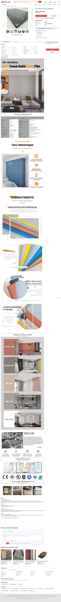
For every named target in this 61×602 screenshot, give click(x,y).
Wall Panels (18, 6)
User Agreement (35, 598)
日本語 (40, 596)
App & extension (49, 4)
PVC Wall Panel (20, 584)
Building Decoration (31, 588)
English (10, 596)
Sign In (37, 37)
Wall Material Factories (23, 588)
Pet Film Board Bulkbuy (32, 590)
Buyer (39, 4)
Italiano (26, 596)
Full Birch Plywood (18, 573)
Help (44, 4)
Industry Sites (36, 595)
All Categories (4, 4)
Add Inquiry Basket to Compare (17, 34)
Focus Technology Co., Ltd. (24, 598)
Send (7, 543)
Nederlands (32, 596)
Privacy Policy (43, 598)
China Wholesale (27, 595)
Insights (53, 595)
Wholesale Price (32, 595)
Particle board (32, 573)
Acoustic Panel (47, 573)
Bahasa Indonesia (55, 596)
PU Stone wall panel (3, 573)
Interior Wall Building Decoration (14, 590)
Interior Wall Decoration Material (48, 588)
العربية (35, 596)
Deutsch (29, 596)
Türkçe (48, 596)
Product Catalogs (13, 569)
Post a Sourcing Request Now (25, 543)
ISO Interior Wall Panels (24, 590)
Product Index (46, 595)
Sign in (59, 2)
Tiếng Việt (51, 596)
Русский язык (22, 596)
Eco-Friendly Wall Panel (13, 584)
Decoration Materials (13, 6)
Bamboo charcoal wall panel (49, 571)
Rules (59, 4)
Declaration (39, 598)
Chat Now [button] (54, 15)
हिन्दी (42, 596)
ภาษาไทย (45, 596)
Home (1, 6)
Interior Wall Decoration (39, 588)
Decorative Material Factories (15, 588)
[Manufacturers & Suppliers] (6, 2)
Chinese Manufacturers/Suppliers (20, 595)
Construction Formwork (19, 571)
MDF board (2, 571)
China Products (13, 595)
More (1, 592)
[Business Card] (58, 45)
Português (15, 596)
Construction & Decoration (6, 6)
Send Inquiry (41, 15)
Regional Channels (41, 595)
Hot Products (8, 595)
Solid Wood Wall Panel (5, 584)
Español (12, 596)
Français (19, 596)
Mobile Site (50, 595)
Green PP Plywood (33, 571)
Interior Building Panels (5, 590)
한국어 (38, 596)
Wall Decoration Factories (5, 588)
